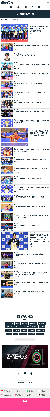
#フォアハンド (40, 330)
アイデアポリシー (28, 405)
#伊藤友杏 (8, 330)
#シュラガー (40, 334)
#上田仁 (9, 334)
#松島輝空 (26, 327)
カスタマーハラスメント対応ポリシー (39, 405)
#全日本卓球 (9, 327)
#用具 (15, 334)
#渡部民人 (34, 327)
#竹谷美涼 (16, 330)
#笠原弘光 (31, 334)
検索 (33, 339)
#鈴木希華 (31, 330)
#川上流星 (24, 323)
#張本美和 (18, 327)
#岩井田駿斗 (33, 323)
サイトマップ (7, 405)
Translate (29, 382)
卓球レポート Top (4, 19)
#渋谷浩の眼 (23, 334)
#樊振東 (42, 327)
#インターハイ (9, 323)
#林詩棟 (24, 330)
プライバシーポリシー (20, 405)
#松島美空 (41, 323)
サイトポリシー (13, 405)
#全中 (17, 323)
